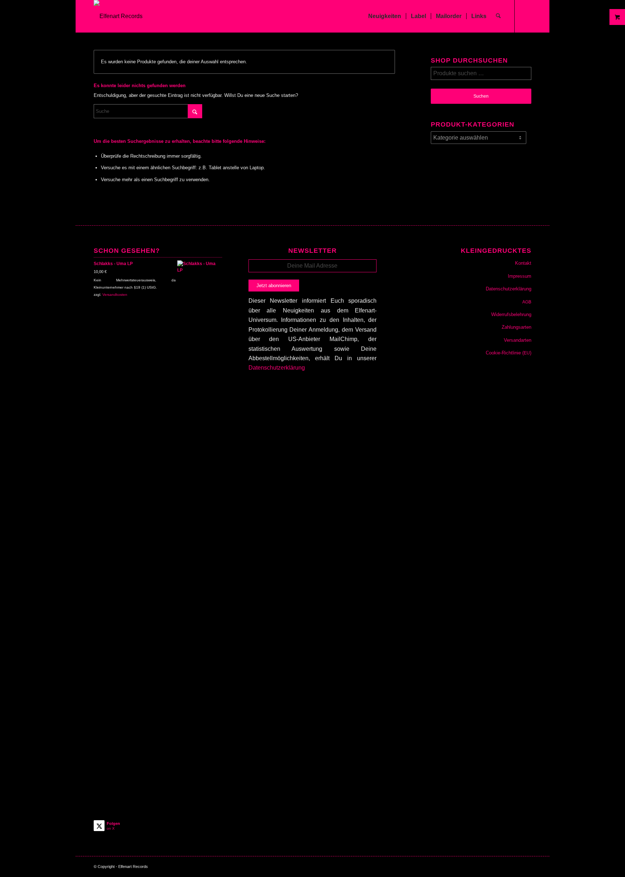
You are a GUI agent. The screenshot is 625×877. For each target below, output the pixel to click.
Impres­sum (519, 276)
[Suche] (498, 16)
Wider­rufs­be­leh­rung (511, 314)
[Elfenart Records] (118, 16)
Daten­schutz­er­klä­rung (508, 288)
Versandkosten (114, 295)
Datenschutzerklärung (276, 368)
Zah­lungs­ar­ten (516, 327)
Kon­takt (523, 263)
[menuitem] (384, 16)
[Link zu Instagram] (525, 15)
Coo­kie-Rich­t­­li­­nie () (508, 353)
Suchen (481, 96)
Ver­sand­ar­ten (517, 340)
